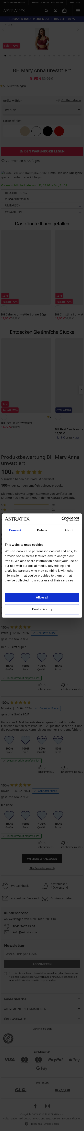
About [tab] (68, 530)
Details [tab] (42, 530)
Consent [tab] (15, 530)
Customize (39, 609)
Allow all (42, 597)
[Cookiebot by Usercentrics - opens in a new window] (61, 519)
